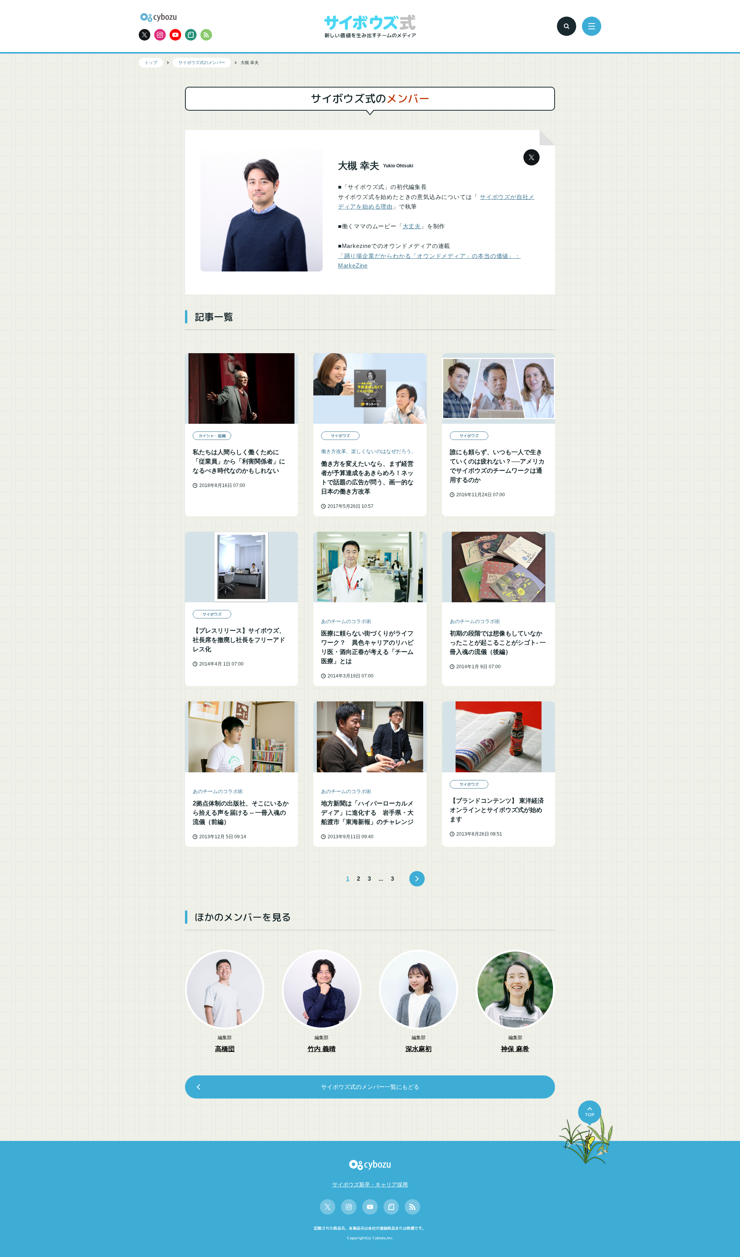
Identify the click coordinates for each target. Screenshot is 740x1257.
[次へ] (417, 878)
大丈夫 (412, 226)
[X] (144, 34)
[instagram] (160, 34)
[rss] (206, 34)
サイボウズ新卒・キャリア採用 (370, 1184)
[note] (191, 34)
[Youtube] (175, 34)
